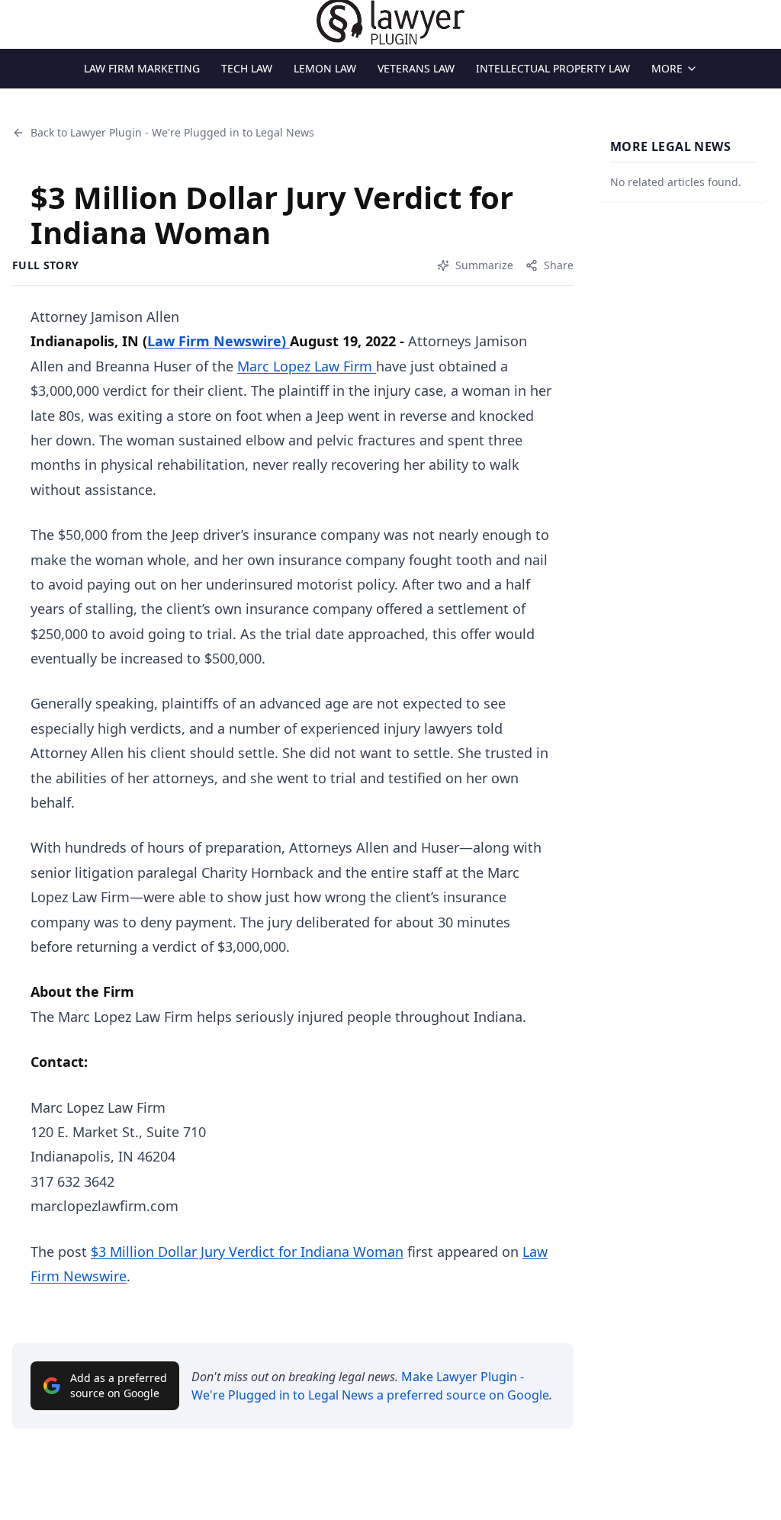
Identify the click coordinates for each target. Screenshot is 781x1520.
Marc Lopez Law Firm (306, 366)
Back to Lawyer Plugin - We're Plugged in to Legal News (172, 132)
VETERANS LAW (416, 68)
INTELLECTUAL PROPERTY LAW (553, 68)
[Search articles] (19, 21)
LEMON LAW (325, 68)
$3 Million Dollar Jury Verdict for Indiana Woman (247, 1251)
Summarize (484, 265)
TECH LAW (246, 68)
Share (559, 265)
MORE (667, 68)
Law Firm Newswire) (218, 341)
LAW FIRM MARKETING (142, 68)
